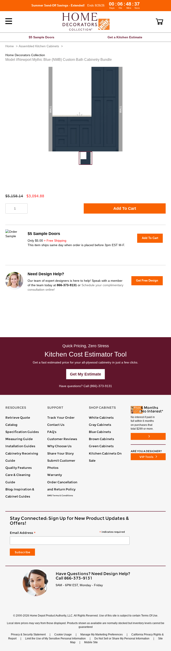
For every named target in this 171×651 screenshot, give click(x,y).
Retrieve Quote (17, 418)
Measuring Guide (19, 439)
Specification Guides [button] (22, 432)
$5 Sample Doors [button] (41, 37)
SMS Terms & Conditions (60, 495)
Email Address (67, 533)
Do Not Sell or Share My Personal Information (121, 638)
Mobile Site (91, 642)
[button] (159, 21)
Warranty (54, 475)
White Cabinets (101, 418)
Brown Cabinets (101, 439)
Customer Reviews (62, 439)
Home (9, 46)
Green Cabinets (101, 446)
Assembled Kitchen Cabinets (39, 46)
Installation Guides (20, 446)
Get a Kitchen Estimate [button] (125, 37)
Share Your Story (60, 453)
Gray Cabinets (100, 425)
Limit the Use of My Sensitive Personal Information (55, 638)
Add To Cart (124, 208)
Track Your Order (61, 418)
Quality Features (18, 468)
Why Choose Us (59, 446)
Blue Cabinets (100, 432)
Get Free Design (147, 280)
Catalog (11, 425)
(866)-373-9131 (101, 386)
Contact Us (55, 425)
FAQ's (51, 432)
